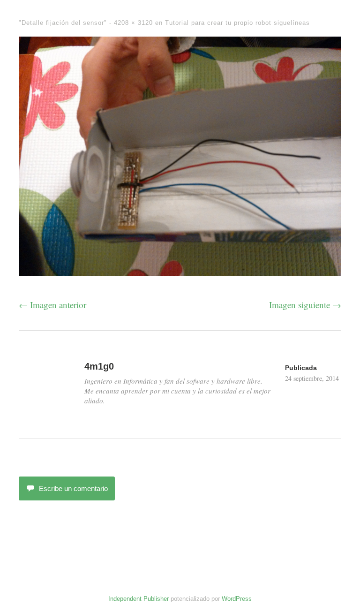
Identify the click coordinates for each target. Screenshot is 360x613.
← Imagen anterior (52, 304)
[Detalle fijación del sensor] (180, 272)
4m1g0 (99, 366)
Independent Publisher (138, 598)
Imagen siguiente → (305, 304)
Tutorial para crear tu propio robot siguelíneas (237, 22)
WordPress (237, 598)
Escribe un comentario (73, 488)
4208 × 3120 (133, 22)
